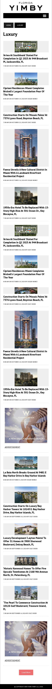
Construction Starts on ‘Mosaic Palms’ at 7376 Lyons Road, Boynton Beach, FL (25, 116)
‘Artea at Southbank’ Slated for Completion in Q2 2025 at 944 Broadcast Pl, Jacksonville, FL (25, 58)
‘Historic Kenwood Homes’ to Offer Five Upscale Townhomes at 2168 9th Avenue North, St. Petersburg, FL (25, 572)
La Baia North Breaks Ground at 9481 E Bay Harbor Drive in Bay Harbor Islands (24, 474)
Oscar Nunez (32, 99)
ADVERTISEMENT (12, 447)
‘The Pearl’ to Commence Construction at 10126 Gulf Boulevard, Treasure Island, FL (25, 606)
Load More (26, 672)
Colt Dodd (32, 66)
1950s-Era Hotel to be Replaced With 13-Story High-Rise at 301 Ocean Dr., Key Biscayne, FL (26, 211)
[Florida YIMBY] (26, 6)
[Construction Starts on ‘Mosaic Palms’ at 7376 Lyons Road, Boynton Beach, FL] (26, 110)
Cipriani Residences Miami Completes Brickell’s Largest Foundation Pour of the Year (23, 91)
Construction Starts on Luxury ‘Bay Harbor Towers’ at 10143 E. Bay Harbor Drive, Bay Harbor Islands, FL (24, 509)
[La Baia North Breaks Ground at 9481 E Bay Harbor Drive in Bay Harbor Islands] (26, 468)
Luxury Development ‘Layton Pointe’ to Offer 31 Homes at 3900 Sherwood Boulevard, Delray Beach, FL (24, 541)
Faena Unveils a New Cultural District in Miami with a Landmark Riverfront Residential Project (25, 173)
